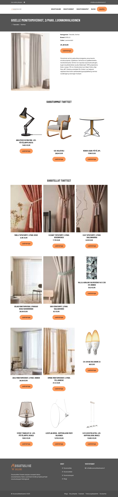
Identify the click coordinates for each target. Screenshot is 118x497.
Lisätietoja (67, 51)
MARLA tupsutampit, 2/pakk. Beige (26, 235)
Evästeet (81, 494)
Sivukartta (103, 494)
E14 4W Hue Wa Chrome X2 (92, 362)
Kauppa (101, 9)
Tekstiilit (16, 25)
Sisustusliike (56, 9)
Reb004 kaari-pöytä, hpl (91, 151)
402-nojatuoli (59, 151)
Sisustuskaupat (83, 9)
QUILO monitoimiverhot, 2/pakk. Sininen (26, 378)
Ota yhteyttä (73, 494)
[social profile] (24, 2)
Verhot (23, 25)
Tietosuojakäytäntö (91, 494)
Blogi (93, 9)
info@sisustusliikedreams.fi (98, 2)
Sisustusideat (68, 9)
